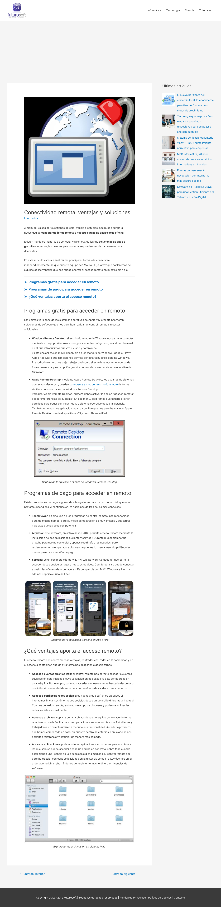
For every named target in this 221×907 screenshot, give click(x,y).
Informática (154, 10)
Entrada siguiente (126, 874)
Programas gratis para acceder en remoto (63, 282)
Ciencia (189, 10)
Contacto (179, 897)
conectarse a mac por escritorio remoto (94, 384)
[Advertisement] (110, 47)
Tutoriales (205, 10)
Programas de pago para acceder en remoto (65, 289)
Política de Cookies (160, 897)
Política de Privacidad (133, 897)
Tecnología (173, 10)
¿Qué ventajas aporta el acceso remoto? (62, 296)
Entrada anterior (32, 874)
